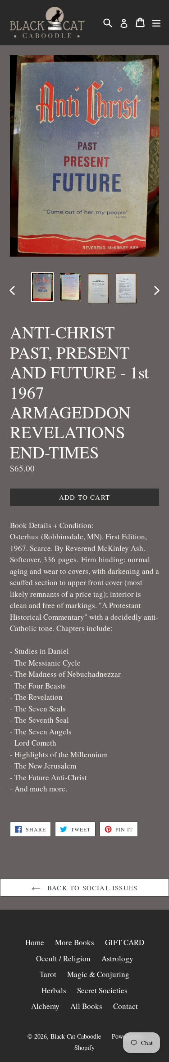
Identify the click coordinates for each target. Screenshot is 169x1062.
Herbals (53, 990)
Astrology (117, 958)
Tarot (48, 974)
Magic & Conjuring (98, 974)
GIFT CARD (124, 942)
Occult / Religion (63, 958)
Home (34, 942)
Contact (125, 1006)
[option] (42, 287)
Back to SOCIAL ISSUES (91, 887)
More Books (74, 942)
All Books (86, 1006)
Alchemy (45, 1006)
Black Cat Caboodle (75, 1036)
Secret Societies (102, 990)
